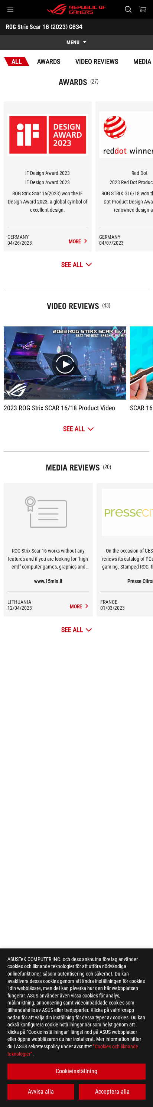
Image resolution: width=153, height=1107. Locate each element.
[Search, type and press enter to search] (128, 9)
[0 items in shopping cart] (142, 9)
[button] (10, 9)
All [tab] (17, 61)
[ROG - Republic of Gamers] (76, 9)
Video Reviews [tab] (96, 61)
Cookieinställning (76, 1071)
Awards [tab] (48, 61)
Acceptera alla (112, 1091)
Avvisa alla (41, 1091)
